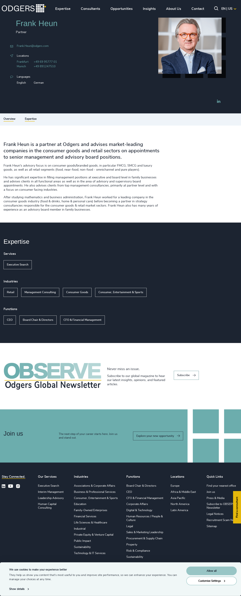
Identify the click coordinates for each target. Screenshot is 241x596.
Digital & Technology (139, 510)
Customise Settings (209, 580)
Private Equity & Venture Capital (93, 534)
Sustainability (82, 547)
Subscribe (183, 375)
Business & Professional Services (95, 492)
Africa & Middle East (183, 492)
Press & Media (215, 498)
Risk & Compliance (138, 550)
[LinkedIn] (218, 101)
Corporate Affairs (137, 504)
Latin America (179, 510)
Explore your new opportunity (155, 436)
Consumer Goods (77, 292)
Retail (10, 292)
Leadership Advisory (51, 498)
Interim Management (51, 492)
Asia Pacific (178, 498)
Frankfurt (22, 61)
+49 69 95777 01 (45, 61)
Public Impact (82, 540)
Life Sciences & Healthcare (90, 522)
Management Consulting (40, 292)
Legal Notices (215, 514)
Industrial (80, 528)
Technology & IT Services (90, 553)
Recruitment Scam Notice (223, 520)
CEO (10, 320)
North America (180, 504)
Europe (175, 485)
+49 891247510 (45, 66)
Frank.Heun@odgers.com (33, 46)
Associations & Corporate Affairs (94, 485)
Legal (129, 526)
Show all (42, 264)
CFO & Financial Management (82, 320)
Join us (211, 492)
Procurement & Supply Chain (144, 538)
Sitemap (212, 526)
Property (131, 544)
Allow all (211, 571)
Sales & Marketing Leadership (144, 532)
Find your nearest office (221, 485)
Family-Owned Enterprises (90, 510)
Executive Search (17, 264)
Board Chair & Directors (38, 320)
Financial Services (85, 516)
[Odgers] (24, 8)
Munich (21, 66)
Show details (17, 589)
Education (80, 504)
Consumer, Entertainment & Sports (120, 292)
